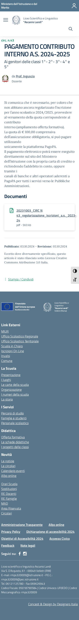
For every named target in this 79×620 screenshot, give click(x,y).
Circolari (6, 513)
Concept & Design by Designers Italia (53, 604)
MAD (4, 503)
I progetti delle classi (15, 446)
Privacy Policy (10, 531)
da (14, 76)
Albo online (8, 475)
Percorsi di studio (12, 413)
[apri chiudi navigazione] (5, 20)
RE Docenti (8, 493)
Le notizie (7, 461)
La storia (7, 399)
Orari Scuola (9, 483)
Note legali (27, 545)
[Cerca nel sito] (70, 29)
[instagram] (25, 553)
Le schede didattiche (15, 442)
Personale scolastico (15, 423)
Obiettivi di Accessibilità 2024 (22, 538)
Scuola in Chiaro (12, 346)
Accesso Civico (59, 538)
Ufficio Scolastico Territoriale (20, 341)
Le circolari (8, 465)
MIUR (5, 331)
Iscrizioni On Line (12, 350)
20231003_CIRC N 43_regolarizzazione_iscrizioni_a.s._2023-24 (46, 215)
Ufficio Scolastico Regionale (19, 336)
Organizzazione (11, 389)
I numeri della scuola (15, 394)
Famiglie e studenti (14, 418)
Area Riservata (11, 508)
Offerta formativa (13, 437)
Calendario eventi (13, 470)
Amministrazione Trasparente (22, 524)
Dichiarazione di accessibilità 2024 (50, 531)
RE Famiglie (9, 498)
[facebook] (19, 553)
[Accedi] (74, 5)
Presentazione (10, 374)
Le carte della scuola (15, 384)
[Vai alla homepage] (16, 20)
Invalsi (5, 355)
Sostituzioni (9, 488)
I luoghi (6, 379)
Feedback (7, 545)
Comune (6, 360)
